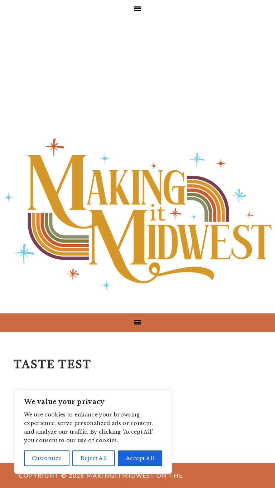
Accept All (140, 458)
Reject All (94, 458)
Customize (47, 458)
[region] (93, 432)
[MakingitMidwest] (137, 293)
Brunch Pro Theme (220, 475)
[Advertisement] (137, 72)
